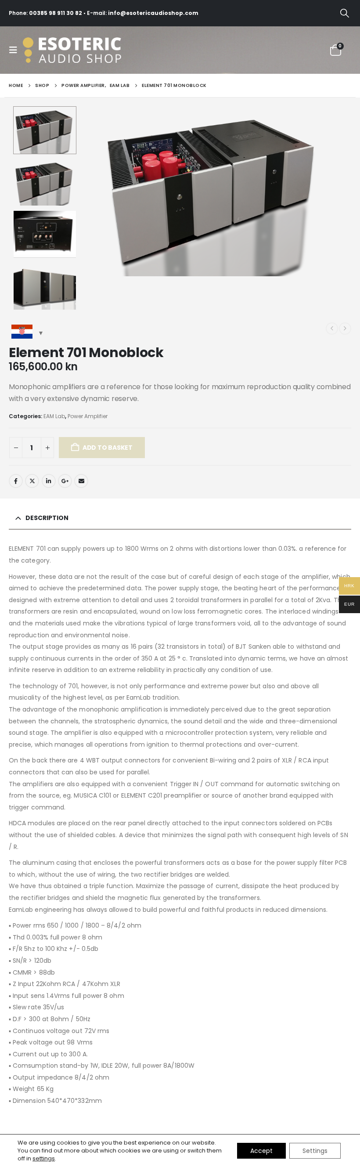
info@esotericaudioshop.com (153, 13)
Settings (315, 1150)
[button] (344, 13)
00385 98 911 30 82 (55, 13)
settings (43, 1159)
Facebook (16, 481)
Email (81, 481)
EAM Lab (54, 416)
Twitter (32, 481)
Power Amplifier (88, 416)
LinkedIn (49, 481)
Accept (261, 1150)
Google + (65, 481)
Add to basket (108, 447)
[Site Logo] (84, 50)
